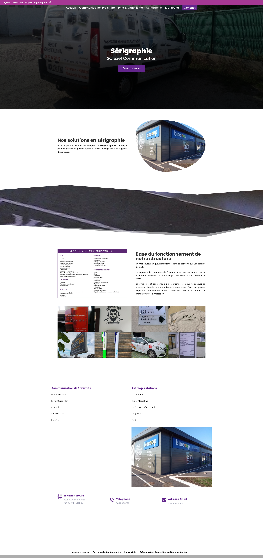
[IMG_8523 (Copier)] (186, 331)
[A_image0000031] (150, 357)
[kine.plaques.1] (150, 331)
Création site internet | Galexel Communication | (164, 552)
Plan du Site (130, 552)
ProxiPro (55, 420)
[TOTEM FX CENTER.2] (186, 357)
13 (185, 481)
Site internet (138, 394)
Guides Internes (59, 394)
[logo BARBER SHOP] (113, 331)
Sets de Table (58, 413)
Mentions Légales (80, 552)
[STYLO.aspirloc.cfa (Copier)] (113, 357)
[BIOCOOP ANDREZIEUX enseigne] (172, 486)
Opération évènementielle (145, 407)
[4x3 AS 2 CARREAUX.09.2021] (76, 357)
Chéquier (56, 407)
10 (178, 481)
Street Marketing (140, 401)
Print (134, 420)
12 (183, 481)
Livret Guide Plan (59, 401)
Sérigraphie (131, 51)
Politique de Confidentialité (107, 552)
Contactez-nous (131, 68)
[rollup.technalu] (76, 331)
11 (180, 481)
